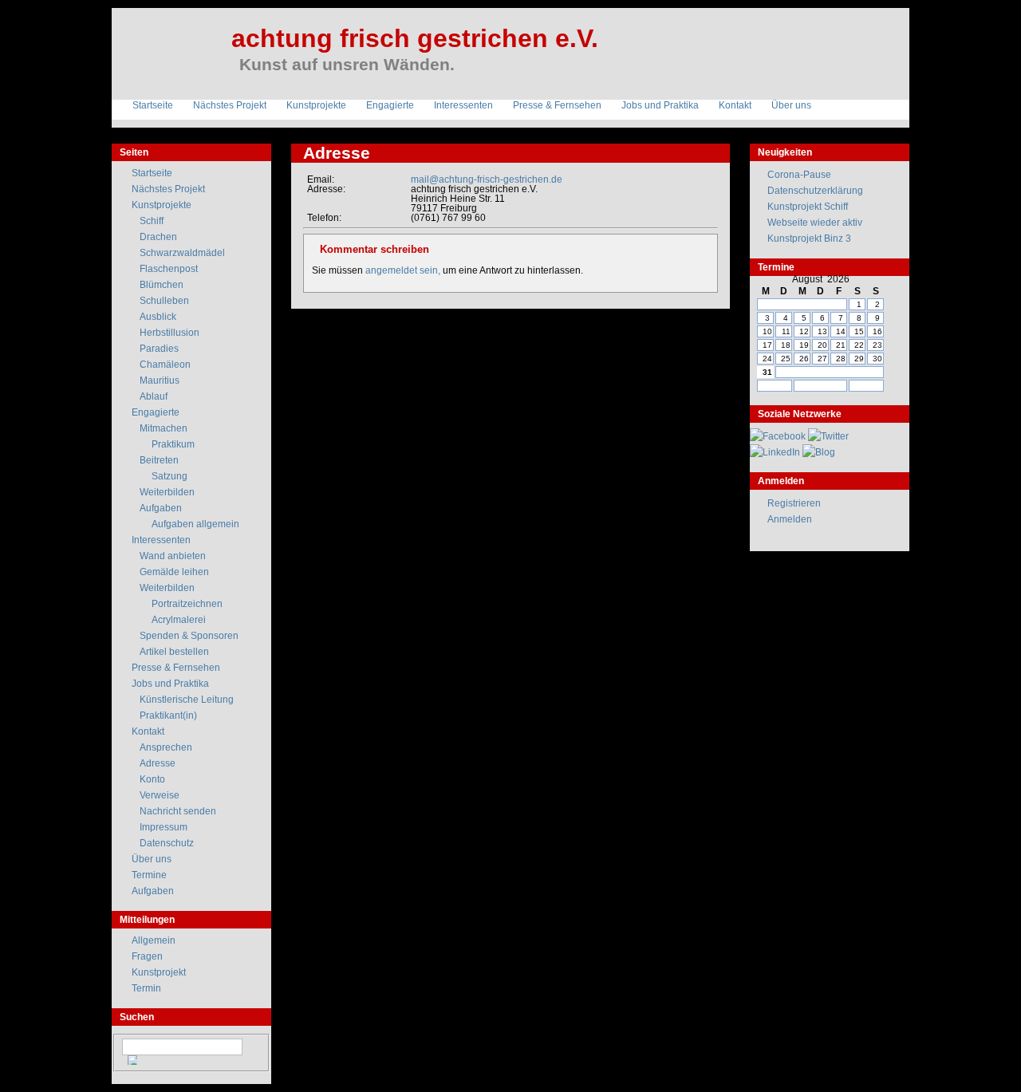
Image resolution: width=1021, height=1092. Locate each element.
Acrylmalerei (179, 620)
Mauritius (159, 380)
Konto (152, 779)
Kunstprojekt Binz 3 (809, 238)
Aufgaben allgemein (195, 524)
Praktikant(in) (168, 715)
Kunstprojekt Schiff (807, 206)
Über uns (791, 105)
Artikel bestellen (174, 651)
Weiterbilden (167, 492)
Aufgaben (161, 508)
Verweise (159, 795)
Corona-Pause (799, 174)
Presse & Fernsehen (557, 105)
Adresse (157, 763)
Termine (149, 875)
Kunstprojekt (159, 972)
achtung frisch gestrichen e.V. (414, 38)
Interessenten (463, 105)
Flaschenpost (169, 269)
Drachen (158, 237)
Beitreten (159, 460)
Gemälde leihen (174, 572)
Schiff (152, 221)
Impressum (163, 827)
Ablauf (154, 396)
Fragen (147, 956)
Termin (146, 988)
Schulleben (164, 301)
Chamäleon (165, 364)
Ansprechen (166, 747)
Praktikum (173, 444)
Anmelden (789, 519)
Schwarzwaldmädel (182, 253)
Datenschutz (167, 843)
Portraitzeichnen (187, 604)
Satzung (169, 476)
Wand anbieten (173, 556)
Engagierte (390, 105)
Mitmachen (163, 428)
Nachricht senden (178, 811)
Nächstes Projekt (229, 105)
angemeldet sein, (402, 270)
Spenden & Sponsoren (189, 636)
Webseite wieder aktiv (814, 222)
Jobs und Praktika (660, 105)
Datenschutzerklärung (815, 190)
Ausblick (158, 316)
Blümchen (161, 285)
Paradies (159, 348)
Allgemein (153, 940)
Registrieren (794, 503)
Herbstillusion (169, 332)
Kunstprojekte (316, 105)
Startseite (152, 105)
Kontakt (735, 105)
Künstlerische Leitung (187, 699)
